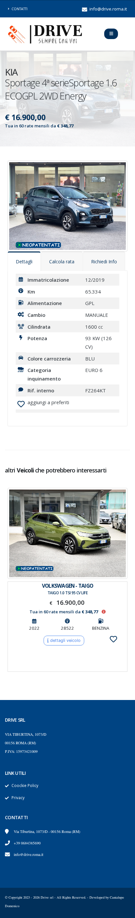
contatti (19, 9)
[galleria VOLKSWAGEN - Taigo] (67, 533)
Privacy (18, 797)
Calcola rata (61, 261)
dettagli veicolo (65, 640)
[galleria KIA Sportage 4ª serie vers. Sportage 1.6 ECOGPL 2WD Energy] (67, 205)
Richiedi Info (104, 261)
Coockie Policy (24, 785)
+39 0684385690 (27, 843)
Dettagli (24, 261)
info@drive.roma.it (107, 9)
